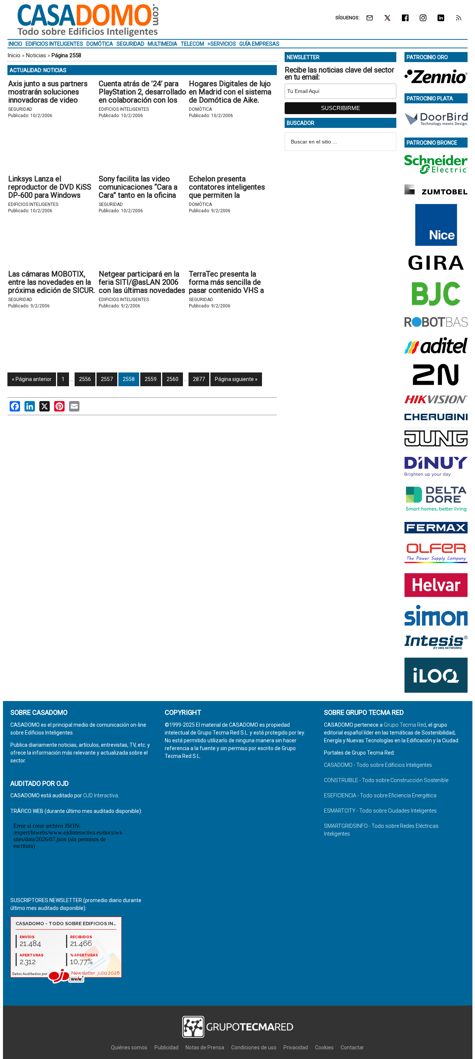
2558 (129, 379)
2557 (107, 379)
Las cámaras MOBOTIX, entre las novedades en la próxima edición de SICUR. (51, 282)
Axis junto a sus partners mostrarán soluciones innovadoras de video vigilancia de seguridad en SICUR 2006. (50, 100)
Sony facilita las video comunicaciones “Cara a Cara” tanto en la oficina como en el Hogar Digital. (140, 191)
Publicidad (166, 1047)
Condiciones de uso (253, 1047)
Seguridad (20, 109)
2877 (199, 379)
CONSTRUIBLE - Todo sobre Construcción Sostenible (386, 780)
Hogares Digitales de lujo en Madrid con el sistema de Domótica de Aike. (230, 92)
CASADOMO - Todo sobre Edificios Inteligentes (378, 765)
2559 (151, 379)
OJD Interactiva (100, 795)
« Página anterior (32, 379)
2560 (172, 379)
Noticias (36, 55)
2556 (85, 379)
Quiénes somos (129, 1047)
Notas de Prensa (205, 1047)
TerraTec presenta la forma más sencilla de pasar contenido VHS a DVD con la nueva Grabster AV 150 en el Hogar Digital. (232, 290)
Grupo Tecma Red (405, 725)
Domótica (200, 109)
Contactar (352, 1047)
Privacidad (296, 1047)
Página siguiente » (236, 379)
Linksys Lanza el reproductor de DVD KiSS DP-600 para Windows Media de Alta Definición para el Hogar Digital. (49, 195)
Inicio (13, 55)
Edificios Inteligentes (124, 109)
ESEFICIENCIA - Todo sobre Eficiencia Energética (380, 795)
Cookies (324, 1047)
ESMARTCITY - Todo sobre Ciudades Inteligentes (380, 811)
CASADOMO (87, 20)
